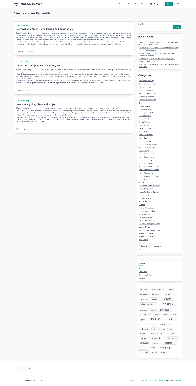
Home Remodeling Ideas (148, 176)
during (153, 310)
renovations (157, 343)
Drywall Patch (144, 119)
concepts (144, 294)
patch (172, 333)
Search (140, 24)
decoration (148, 304)
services (152, 348)
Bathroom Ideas (145, 87)
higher (142, 320)
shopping (165, 347)
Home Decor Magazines (148, 144)
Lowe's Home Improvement (149, 224)
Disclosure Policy (133, 4)
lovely (170, 329)
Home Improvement (146, 163)
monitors (142, 333)
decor (167, 298)
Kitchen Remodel (145, 214)
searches (142, 348)
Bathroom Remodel (146, 90)
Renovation (143, 249)
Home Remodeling (22, 25)
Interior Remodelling (147, 211)
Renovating (172, 338)
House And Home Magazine (149, 186)
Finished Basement (146, 125)
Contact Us (122, 4)
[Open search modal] (178, 4)
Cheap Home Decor (146, 109)
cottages (155, 299)
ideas (172, 319)
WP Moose (177, 380)
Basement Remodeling (147, 84)
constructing (156, 294)
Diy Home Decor (145, 116)
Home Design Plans (146, 157)
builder (169, 290)
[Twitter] (154, 4)
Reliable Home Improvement (150, 246)
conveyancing (143, 299)
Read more (118, 44)
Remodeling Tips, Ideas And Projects (37, 104)
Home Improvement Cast (148, 166)
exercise (165, 314)
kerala (171, 325)
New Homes (143, 240)
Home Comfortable (146, 135)
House (141, 182)
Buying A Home (145, 106)
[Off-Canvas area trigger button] (181, 4)
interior (162, 325)
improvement (143, 325)
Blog (140, 103)
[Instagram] (157, 4)
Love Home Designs (146, 221)
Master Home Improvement (149, 230)
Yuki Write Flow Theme (154, 380)
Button (169, 4)
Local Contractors (145, 217)
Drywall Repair (144, 122)
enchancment (145, 314)
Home (141, 268)
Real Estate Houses (146, 243)
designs (143, 310)
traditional (144, 352)
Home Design (144, 151)
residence (170, 342)
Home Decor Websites (147, 147)
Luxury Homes (144, 227)
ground (174, 314)
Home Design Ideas (146, 154)
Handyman (143, 131)
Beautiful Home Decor (147, 97)
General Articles (145, 128)
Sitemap (144, 4)
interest (153, 325)
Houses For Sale (145, 201)
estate (156, 314)
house (156, 319)
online (151, 333)
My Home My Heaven (28, 4)
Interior (142, 205)
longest (163, 329)
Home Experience (145, 160)
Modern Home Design (147, 236)
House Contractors (146, 189)
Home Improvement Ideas (149, 170)
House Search (144, 195)
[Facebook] (151, 4)
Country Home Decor (147, 112)
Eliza (19, 51)
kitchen (144, 329)
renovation (144, 343)
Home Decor (143, 138)
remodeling (157, 338)
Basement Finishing (146, 81)
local (155, 329)
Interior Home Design (147, 208)
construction (168, 294)
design (168, 304)
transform (155, 352)
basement (143, 290)
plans (143, 338)
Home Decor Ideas (146, 141)
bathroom (157, 289)
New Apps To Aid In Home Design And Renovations (45, 28)
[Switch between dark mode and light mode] (175, 4)
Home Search (144, 179)
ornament (162, 333)
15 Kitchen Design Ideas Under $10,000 (38, 65)
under (163, 352)
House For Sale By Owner (148, 192)
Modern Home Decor (147, 233)
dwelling (164, 309)
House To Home (145, 198)
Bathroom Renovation (147, 93)
